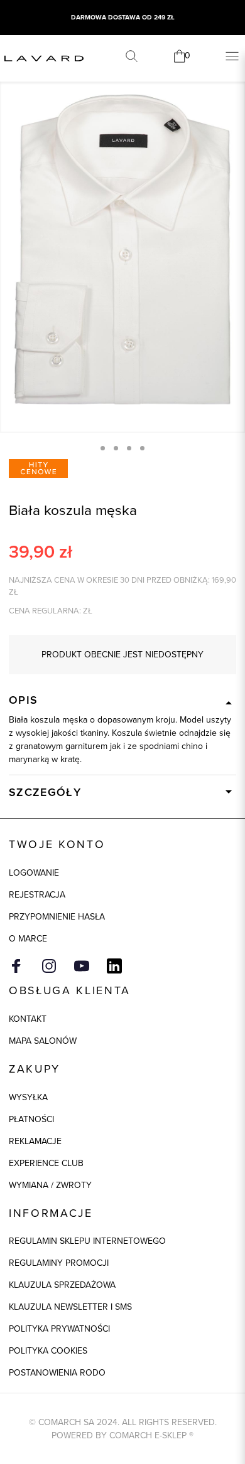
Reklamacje (35, 1141)
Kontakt (27, 1019)
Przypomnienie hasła (57, 916)
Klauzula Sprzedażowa (62, 1285)
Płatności (31, 1119)
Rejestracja (37, 894)
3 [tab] (129, 448)
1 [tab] (103, 448)
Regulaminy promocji (59, 1263)
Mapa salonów (43, 1041)
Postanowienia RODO (57, 1372)
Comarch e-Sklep (148, 1435)
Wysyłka (28, 1097)
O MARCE (28, 938)
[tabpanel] (122, 249)
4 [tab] (142, 448)
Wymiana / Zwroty (50, 1185)
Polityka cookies (48, 1350)
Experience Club (46, 1163)
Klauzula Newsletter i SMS (70, 1306)
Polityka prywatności (59, 1328)
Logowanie (34, 872)
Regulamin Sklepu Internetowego (87, 1241)
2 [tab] (116, 448)
